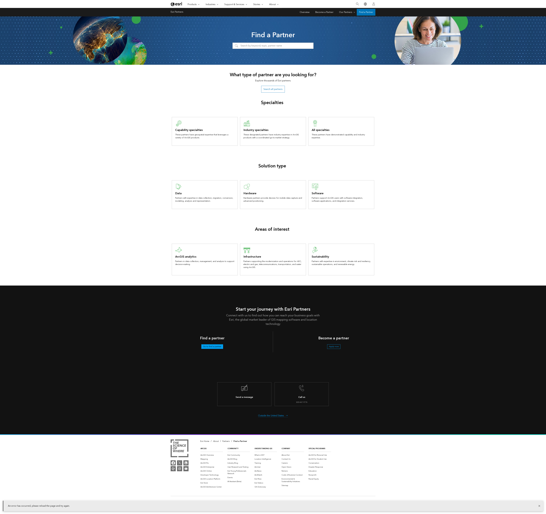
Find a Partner (366, 12)
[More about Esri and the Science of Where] (179, 448)
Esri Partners (177, 12)
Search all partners (273, 89)
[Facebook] (173, 462)
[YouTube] (186, 468)
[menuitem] (211, 455)
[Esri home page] (177, 4)
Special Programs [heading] (317, 448)
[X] (179, 462)
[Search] (357, 4)
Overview (305, 12)
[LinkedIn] (186, 462)
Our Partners (345, 12)
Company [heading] (286, 448)
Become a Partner (324, 12)
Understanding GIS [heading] (263, 448)
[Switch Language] (365, 4)
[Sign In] (373, 4)
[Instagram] (179, 468)
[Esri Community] (173, 468)
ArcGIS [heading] (203, 448)
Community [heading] (233, 448)
